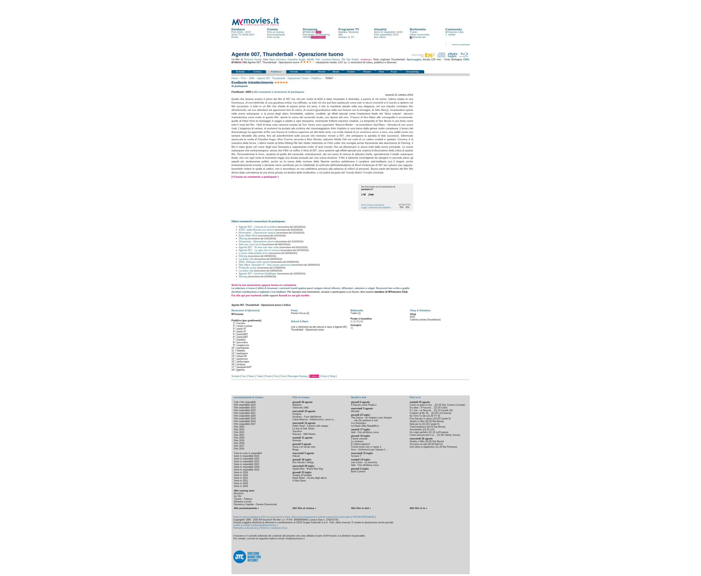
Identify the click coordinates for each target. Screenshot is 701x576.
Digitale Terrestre (348, 32)
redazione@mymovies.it (265, 525)
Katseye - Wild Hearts (304, 434)
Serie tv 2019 (241, 486)
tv (284, 517)
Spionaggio (414, 59)
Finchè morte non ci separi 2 (366, 446)
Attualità (380, 29)
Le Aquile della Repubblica (365, 425)
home (236, 517)
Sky (340, 34)
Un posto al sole (418, 444)
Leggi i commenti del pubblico (376, 207)
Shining (243, 238)
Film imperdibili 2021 (245, 413)
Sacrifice (297, 431)
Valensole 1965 (300, 407)
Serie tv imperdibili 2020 (246, 467)
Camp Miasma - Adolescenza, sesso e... (314, 419)
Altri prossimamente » (246, 508)
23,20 (437, 407)
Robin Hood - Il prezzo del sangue (310, 425)
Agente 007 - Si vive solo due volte (259, 247)
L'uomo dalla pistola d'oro (253, 253)
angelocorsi (243, 345)
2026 (245, 34)
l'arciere (241, 323)
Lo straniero (357, 441)
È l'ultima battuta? (360, 444)
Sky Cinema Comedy (453, 404)
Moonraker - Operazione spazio (257, 232)
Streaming (310, 29)
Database (238, 29)
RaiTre (438, 444)
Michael (355, 411)
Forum (294, 71)
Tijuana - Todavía (243, 498)
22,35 (438, 404)
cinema (245, 517)
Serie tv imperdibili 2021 (246, 464)
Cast (308, 71)
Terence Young (253, 59)
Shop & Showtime (420, 310)
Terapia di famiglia (302, 475)
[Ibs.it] (423, 56)
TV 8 (436, 415)
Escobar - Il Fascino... (421, 407)
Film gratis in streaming (316, 34)
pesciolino (242, 342)
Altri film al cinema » (304, 508)
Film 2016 (239, 448)
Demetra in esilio (243, 501)
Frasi (394, 71)
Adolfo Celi (313, 59)
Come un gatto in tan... (422, 404)
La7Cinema (444, 413)
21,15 (432, 432)
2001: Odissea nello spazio (254, 261)
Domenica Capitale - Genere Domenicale (255, 504)
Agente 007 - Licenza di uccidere (258, 226)
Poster (367, 71)
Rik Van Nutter (350, 59)
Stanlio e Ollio (417, 421)
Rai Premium (449, 446)
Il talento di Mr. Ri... (420, 413)
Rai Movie (437, 421)
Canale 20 (446, 410)
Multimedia (418, 29)
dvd (279, 517)
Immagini (355, 325)
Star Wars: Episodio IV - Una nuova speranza (265, 264)
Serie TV (236, 34)
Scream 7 (356, 456)
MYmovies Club (454, 32)
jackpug (241, 364)
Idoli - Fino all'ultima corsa (365, 432)
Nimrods (296, 440)
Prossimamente (276, 34)
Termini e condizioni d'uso (273, 528)
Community (453, 29)
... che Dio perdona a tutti (364, 420)
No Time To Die (418, 415)
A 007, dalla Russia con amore (256, 229)
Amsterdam (416, 429)
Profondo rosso (247, 267)
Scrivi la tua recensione (372, 205)
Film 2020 (239, 437)
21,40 (430, 415)
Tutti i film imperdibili (245, 402)
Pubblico (276, 71)
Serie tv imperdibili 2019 (246, 469)
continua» (366, 59)
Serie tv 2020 (241, 483)
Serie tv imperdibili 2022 (246, 461)
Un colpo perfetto (419, 432)
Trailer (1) (355, 313)
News (336, 71)
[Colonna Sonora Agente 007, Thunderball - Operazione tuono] (441, 56)
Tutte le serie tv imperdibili (248, 453)
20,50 (431, 444)
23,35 (437, 418)
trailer (347, 517)
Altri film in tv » (418, 508)
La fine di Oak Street (303, 428)
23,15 (426, 429)
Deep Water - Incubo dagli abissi (309, 478)
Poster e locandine (361, 318)
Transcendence (418, 426)
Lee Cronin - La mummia (364, 462)
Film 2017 (239, 446)
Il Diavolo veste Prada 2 (363, 404)
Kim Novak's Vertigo (303, 462)
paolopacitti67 (244, 367)
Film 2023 (239, 429)
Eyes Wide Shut (248, 235)
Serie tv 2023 (241, 475)
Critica (257, 71)
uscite (271, 517)
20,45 (429, 421)
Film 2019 (239, 440)
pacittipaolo (243, 348)
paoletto (241, 339)
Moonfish (239, 493)
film (243, 78)
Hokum (296, 456)
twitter (452, 34)
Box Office (380, 37)
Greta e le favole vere (303, 446)
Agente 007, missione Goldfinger (258, 273)
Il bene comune (359, 438)
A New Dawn (299, 480)
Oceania (296, 414)
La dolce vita (246, 258)
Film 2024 (239, 426)
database (256, 517)
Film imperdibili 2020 (245, 415)
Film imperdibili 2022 (245, 410)
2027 (248, 32)
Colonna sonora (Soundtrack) (425, 319)
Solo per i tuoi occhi (250, 244)
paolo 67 (241, 328)
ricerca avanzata (461, 44)
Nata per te (415, 424)
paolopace (242, 353)
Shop (332, 376)
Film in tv (415, 397)
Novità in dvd (358, 397)
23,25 (430, 426)
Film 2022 (239, 432)
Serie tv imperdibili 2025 (388, 32)
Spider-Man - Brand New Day (307, 468)
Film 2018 (239, 443)
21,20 (426, 424)
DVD (412, 316)
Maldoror (297, 404)
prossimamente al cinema (248, 397)
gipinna (240, 369)
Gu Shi (237, 496)
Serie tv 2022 (241, 478)
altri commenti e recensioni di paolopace (278, 91)
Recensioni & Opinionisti (245, 310)
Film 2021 (239, 435)
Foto (381, 71)
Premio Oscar (298, 313)
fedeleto (241, 350)
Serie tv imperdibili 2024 (246, 456)
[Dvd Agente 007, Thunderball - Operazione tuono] (452, 56)
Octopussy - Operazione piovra (257, 241)
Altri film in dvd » (361, 508)
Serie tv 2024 (241, 472)
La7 (432, 429)
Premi (234, 37)
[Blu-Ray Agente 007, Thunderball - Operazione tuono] (463, 56)
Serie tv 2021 (241, 480)
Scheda (240, 71)
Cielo (444, 407)
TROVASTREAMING (363, 517)
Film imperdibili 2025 (386, 34)
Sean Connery (277, 59)
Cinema (272, 29)
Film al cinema (275, 32)
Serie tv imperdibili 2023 (246, 458)
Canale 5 (445, 418)
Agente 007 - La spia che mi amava (259, 250)
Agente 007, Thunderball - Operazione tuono (282, 78)
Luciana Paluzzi (330, 59)
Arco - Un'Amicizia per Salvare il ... (369, 449)
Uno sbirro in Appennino (422, 446)
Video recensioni (420, 34)
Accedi (338, 517)
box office (292, 517)
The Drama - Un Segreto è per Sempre (371, 417)
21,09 (441, 435)
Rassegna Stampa (297, 376)
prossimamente (307, 517)
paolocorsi (242, 358)
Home (234, 78)
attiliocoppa (243, 361)
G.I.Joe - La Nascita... (421, 410)
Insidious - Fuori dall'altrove (306, 416)
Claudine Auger (296, 59)
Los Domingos (358, 423)
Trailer (413, 32)
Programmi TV (348, 29)
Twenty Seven (451, 435)
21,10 (437, 410)
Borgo (295, 449)
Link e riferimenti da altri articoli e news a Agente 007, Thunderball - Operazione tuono (319, 328)
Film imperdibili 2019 (245, 418)
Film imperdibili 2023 (245, 407)
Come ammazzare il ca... (423, 435)
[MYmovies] (258, 24)
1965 (466, 59)
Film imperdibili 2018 (245, 421)
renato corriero (244, 326)
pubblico (316, 78)
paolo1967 (242, 334)
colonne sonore (325, 517)
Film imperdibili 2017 (245, 424)
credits (236, 525)
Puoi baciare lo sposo (421, 418)
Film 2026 (237, 32)
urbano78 (242, 356)
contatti (246, 525)
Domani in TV (346, 37)
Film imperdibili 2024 (245, 404)
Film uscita (273, 37)
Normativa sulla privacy (245, 528)
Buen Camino (358, 471)
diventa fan (419, 37)
